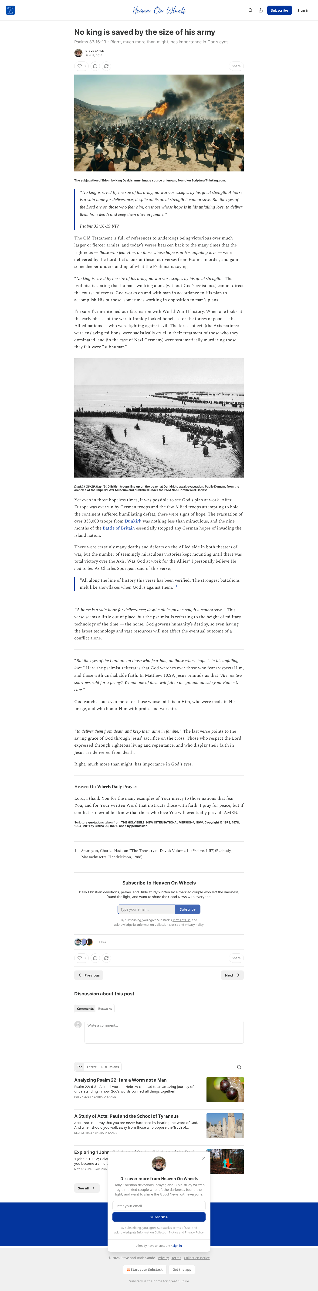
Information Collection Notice (157, 1232)
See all (83, 1188)
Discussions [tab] (110, 1067)
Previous (92, 975)
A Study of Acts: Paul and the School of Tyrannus (126, 1116)
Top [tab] (79, 1067)
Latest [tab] (92, 1067)
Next (229, 975)
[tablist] (94, 1008)
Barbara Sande (105, 1096)
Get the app (182, 1269)
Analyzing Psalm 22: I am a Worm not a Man (120, 1080)
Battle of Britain (119, 528)
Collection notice (197, 1258)
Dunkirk (133, 521)
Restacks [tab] (105, 1009)
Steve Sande (94, 50)
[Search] (250, 10)
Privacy (163, 1258)
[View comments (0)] (95, 66)
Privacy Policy (194, 1232)
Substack (136, 1281)
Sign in (304, 10)
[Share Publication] (260, 10)
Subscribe (279, 10)
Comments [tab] (85, 1009)
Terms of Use (181, 1228)
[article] (159, 1091)
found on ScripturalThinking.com (201, 180)
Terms (176, 1258)
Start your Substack (147, 1269)
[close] (203, 1158)
